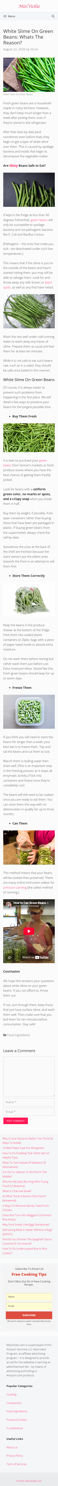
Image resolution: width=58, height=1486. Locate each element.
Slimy (13, 166)
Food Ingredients (18, 1035)
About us (11, 1447)
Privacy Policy (14, 1455)
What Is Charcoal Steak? (16, 1191)
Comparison (14, 1403)
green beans (39, 220)
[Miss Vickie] (29, 6)
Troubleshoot (14, 1428)
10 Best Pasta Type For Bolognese (23, 1148)
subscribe (29, 1315)
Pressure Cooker (16, 1419)
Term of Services (16, 1464)
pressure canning (15, 887)
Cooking (11, 1394)
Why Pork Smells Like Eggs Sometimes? (26, 1224)
